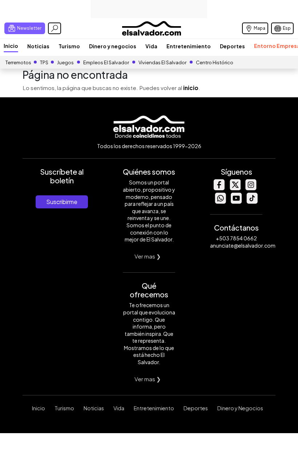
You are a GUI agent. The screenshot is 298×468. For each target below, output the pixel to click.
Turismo (69, 46)
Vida (151, 46)
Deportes (232, 46)
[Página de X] (235, 188)
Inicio (11, 45)
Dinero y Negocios (240, 408)
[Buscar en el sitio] (54, 28)
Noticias (38, 46)
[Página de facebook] (219, 188)
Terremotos (18, 62)
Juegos (65, 62)
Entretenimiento (188, 46)
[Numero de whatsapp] (220, 201)
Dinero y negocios (112, 46)
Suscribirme (61, 201)
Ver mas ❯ (147, 256)
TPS (44, 62)
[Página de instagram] (251, 188)
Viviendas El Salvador (162, 62)
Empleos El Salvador (106, 62)
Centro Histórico (214, 62)
